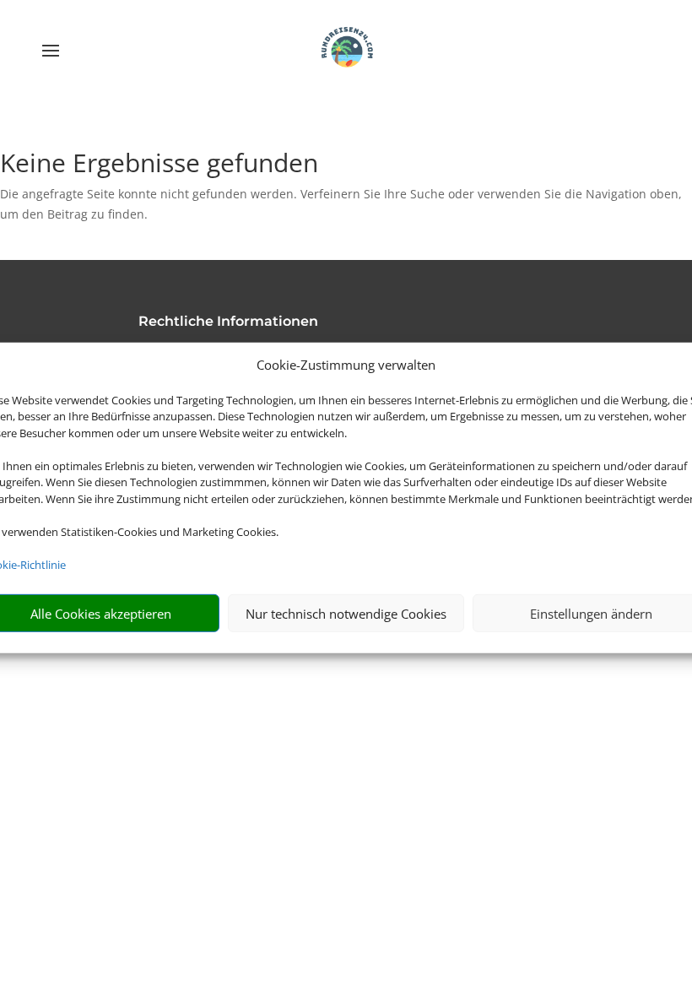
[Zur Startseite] (346, 50)
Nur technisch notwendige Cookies (346, 613)
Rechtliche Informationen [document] (228, 322)
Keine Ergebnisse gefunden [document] (159, 165)
